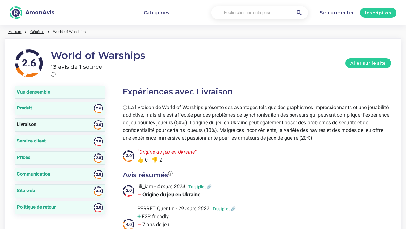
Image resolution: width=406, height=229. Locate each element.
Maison (14, 32)
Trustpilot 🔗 (200, 186)
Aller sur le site (368, 63)
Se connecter (337, 13)
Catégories (156, 13)
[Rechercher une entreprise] (299, 12)
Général (37, 32)
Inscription (378, 12)
